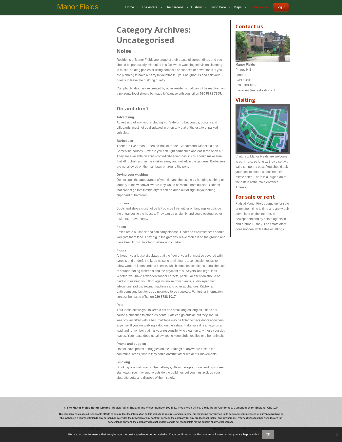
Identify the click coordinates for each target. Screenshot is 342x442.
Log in (280, 7)
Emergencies (259, 7)
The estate (149, 7)
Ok (268, 434)
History (196, 7)
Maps (238, 7)
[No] (337, 434)
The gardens (174, 7)
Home (129, 7)
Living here (218, 7)
